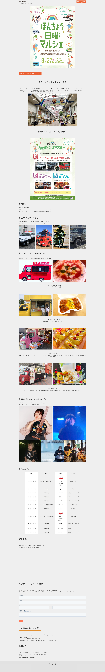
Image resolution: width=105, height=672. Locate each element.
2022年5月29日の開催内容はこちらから (81, 2)
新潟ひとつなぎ (45, 667)
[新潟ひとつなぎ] (23, 1)
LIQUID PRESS (62, 667)
